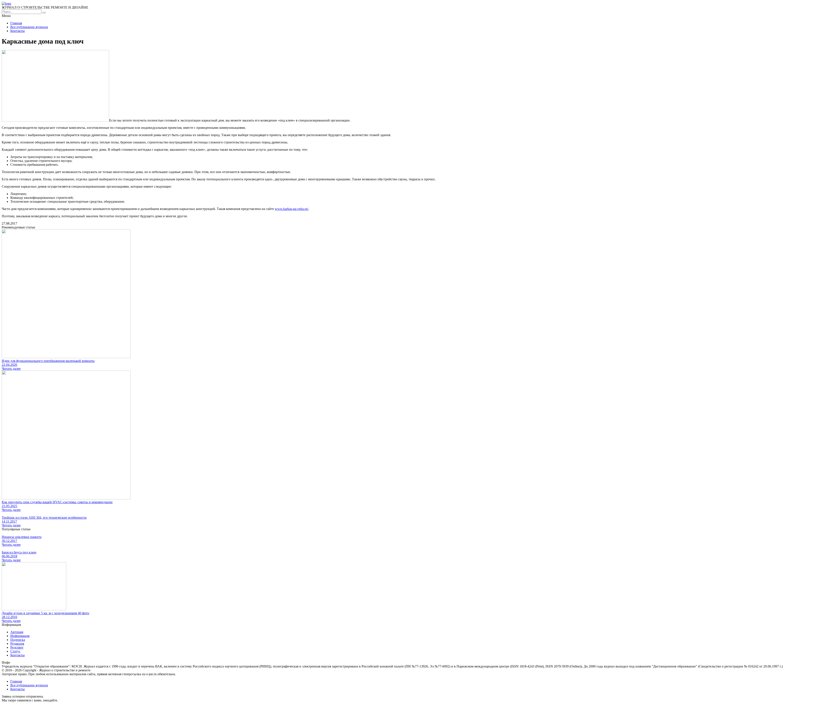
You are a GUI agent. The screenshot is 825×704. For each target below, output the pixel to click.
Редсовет (16, 647)
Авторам (16, 632)
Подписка (17, 640)
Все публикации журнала (29, 27)
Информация (19, 636)
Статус (15, 651)
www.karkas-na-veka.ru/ (291, 209)
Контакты (17, 31)
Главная (16, 23)
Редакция (17, 643)
